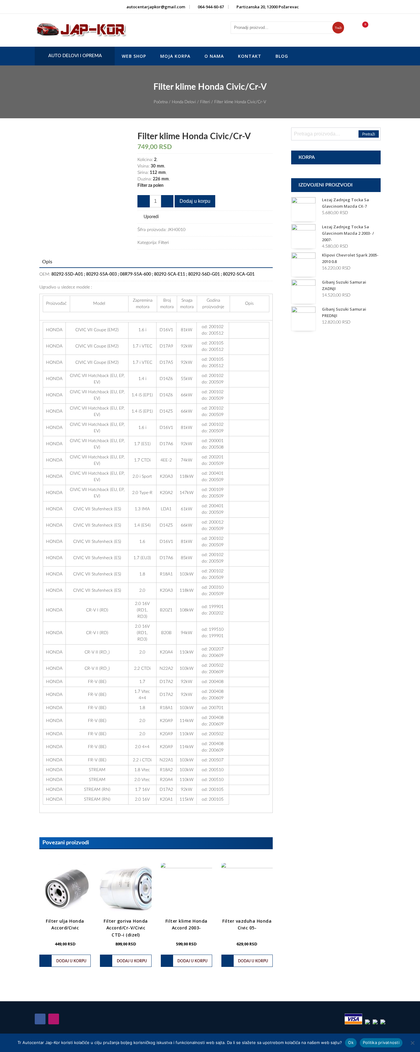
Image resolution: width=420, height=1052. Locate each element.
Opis (47, 261)
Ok (351, 1042)
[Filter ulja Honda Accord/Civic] (65, 888)
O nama (214, 56)
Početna (161, 102)
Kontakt (249, 56)
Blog (281, 56)
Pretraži (368, 134)
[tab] (47, 262)
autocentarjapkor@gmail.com (155, 7)
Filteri (205, 102)
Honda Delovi (184, 102)
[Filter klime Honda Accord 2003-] (186, 888)
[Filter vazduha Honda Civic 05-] (247, 888)
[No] (412, 1043)
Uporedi (151, 217)
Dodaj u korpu (195, 201)
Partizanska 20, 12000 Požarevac (267, 7)
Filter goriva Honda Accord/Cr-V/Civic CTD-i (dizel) (126, 928)
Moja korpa (175, 56)
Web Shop (134, 56)
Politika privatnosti (381, 1042)
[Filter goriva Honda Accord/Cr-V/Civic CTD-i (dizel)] (125, 888)
